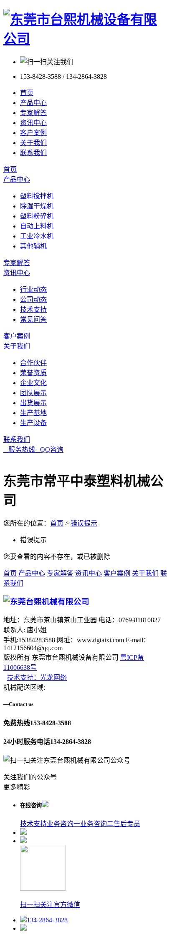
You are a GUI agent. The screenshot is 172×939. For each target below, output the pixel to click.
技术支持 (33, 309)
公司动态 (33, 299)
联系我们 (33, 152)
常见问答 (33, 319)
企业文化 (33, 382)
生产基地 (33, 412)
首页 (26, 92)
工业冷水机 (36, 236)
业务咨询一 (63, 823)
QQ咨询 (49, 449)
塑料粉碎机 (36, 216)
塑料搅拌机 (36, 196)
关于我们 (33, 142)
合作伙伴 (33, 362)
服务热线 (19, 449)
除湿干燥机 (36, 206)
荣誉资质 (33, 372)
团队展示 (33, 392)
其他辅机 (33, 246)
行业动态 (33, 289)
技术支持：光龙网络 (37, 677)
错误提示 (84, 523)
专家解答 (33, 112)
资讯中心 (33, 122)
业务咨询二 (97, 823)
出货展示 (33, 402)
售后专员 (127, 823)
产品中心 (33, 102)
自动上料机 (36, 226)
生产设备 (33, 422)
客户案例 (33, 132)
